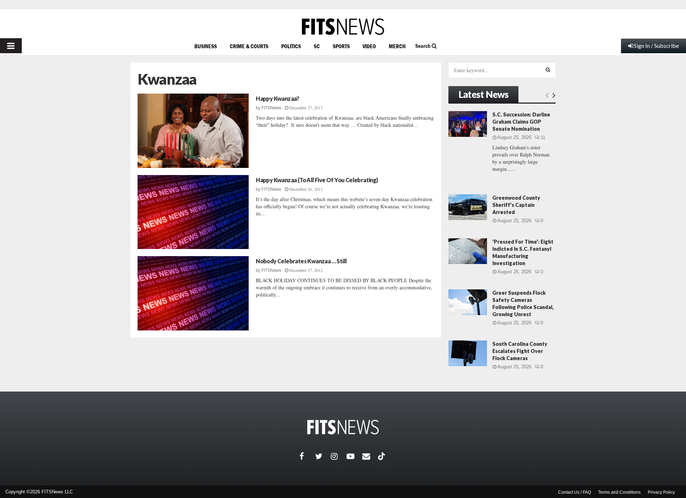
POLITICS (291, 46)
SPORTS (341, 46)
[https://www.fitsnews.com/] (343, 27)
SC (317, 46)
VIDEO (369, 46)
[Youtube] (354, 456)
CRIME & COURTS (249, 46)
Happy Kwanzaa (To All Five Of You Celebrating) (317, 179)
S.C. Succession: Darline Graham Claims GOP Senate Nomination (521, 121)
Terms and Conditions (619, 492)
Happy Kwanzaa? (277, 98)
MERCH (397, 46)
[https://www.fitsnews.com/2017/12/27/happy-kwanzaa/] (193, 131)
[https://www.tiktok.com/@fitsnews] (382, 456)
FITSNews (271, 107)
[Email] (370, 456)
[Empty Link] (547, 95)
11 (543, 137)
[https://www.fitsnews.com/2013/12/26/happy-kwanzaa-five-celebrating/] (193, 212)
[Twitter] (323, 456)
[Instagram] (339, 456)
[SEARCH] (548, 70)
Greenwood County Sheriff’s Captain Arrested (516, 205)
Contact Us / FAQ (574, 492)
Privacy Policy (661, 492)
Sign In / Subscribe (656, 45)
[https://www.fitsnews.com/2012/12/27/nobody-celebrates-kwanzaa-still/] (193, 293)
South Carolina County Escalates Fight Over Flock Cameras (519, 351)
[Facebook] (307, 456)
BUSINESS (205, 46)
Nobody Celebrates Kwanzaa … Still (301, 261)
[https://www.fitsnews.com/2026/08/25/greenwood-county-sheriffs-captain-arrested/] (467, 207)
